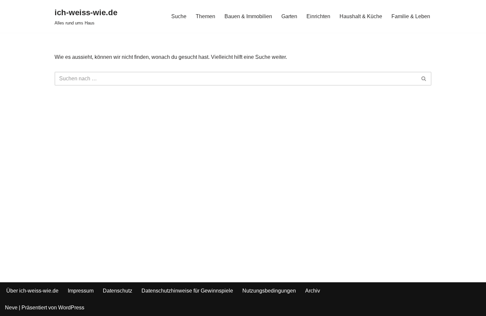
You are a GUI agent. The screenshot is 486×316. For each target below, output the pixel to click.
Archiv (312, 291)
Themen (205, 16)
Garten (289, 16)
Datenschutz (117, 291)
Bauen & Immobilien (248, 16)
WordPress (71, 307)
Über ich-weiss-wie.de (32, 291)
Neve (11, 307)
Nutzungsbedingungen (269, 291)
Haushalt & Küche (361, 16)
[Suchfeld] (424, 79)
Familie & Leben (410, 16)
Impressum (81, 291)
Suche (178, 16)
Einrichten (318, 16)
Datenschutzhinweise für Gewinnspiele (187, 291)
